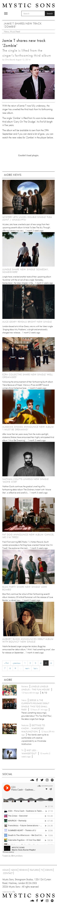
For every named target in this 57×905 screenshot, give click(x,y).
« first (6, 663)
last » (36, 668)
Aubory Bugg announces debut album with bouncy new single (27, 640)
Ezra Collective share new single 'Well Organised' (27, 376)
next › (27, 668)
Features (34, 870)
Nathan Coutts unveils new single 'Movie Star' (25, 480)
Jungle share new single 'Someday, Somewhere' (25, 271)
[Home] (28, 5)
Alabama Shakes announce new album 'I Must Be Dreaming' (28, 428)
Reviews (23, 870)
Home (5, 870)
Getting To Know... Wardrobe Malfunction (33, 728)
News (6, 31)
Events (48, 870)
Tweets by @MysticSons (12, 855)
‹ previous (16, 663)
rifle (13, 891)
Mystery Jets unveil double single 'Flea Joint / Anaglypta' (27, 218)
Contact (8, 873)
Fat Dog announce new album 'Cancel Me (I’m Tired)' (28, 536)
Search (50, 13)
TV (42, 870)
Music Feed (15, 31)
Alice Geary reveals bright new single (27, 321)
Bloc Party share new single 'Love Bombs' (24, 588)
